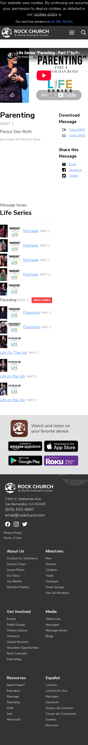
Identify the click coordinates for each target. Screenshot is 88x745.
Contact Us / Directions (22, 558)
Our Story (13, 576)
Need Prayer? (16, 685)
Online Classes (17, 630)
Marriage (30, 230)
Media (51, 611)
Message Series (56, 630)
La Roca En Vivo (56, 691)
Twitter (73, 176)
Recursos (52, 725)
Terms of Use (12, 538)
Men (48, 558)
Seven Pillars (16, 570)
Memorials (14, 720)
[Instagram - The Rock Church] (16, 524)
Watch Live (53, 619)
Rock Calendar (17, 653)
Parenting (31, 312)
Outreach (52, 581)
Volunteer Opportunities (23, 648)
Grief (10, 708)
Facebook (75, 170)
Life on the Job (12, 376)
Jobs (10, 714)
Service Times (16, 564)
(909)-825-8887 (19, 509)
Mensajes (52, 696)
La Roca (51, 685)
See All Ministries (57, 593)
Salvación (52, 702)
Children (51, 570)
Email (72, 164)
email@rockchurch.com (25, 515)
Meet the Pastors (18, 587)
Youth (49, 576)
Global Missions (17, 642)
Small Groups (55, 587)
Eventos (51, 720)
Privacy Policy (12, 533)
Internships (14, 659)
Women (51, 564)
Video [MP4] (77, 130)
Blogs (49, 636)
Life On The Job (13, 352)
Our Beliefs (14, 581)
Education (13, 691)
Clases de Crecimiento (61, 714)
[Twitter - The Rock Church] (24, 524)
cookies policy (45, 14)
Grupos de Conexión (59, 708)
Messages (52, 625)
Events (11, 619)
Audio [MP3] (77, 135)
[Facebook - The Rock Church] (7, 524)
